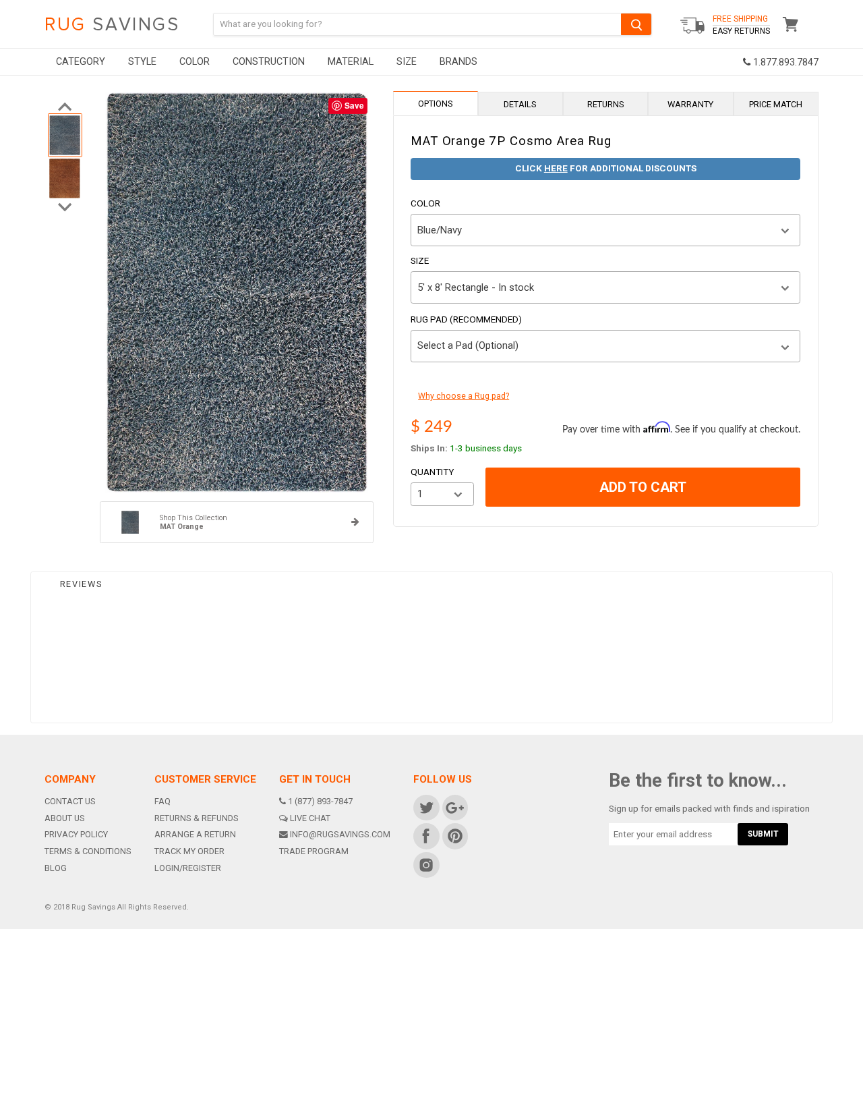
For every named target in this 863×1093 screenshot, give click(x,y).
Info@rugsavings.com (340, 834)
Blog (55, 868)
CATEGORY (80, 61)
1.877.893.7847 (784, 62)
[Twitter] (425, 807)
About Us (64, 818)
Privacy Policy (76, 834)
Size (420, 261)
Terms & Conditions (87, 851)
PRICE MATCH (775, 104)
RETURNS (605, 104)
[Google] (454, 807)
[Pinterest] (454, 835)
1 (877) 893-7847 (320, 801)
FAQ (162, 801)
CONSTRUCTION (269, 61)
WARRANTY (690, 104)
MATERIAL (351, 61)
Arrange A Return (195, 834)
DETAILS (520, 104)
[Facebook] (425, 835)
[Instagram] (425, 864)
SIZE (406, 61)
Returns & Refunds (196, 818)
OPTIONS (435, 104)
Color (425, 203)
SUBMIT (763, 834)
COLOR (194, 61)
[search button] (636, 23)
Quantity (432, 472)
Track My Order (189, 851)
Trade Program (314, 851)
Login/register (187, 868)
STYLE (142, 61)
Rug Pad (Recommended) (466, 320)
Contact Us (70, 801)
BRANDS (458, 61)
